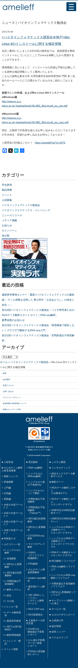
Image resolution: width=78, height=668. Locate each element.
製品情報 (7, 189)
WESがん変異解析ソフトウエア (63, 593)
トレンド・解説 (13, 642)
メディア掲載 (9, 220)
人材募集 (7, 200)
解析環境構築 (14, 635)
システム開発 (59, 462)
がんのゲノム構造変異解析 (36, 571)
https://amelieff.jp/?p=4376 (50, 142)
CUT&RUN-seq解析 (36, 537)
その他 (10, 601)
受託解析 (33, 462)
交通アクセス (8, 385)
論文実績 (56, 626)
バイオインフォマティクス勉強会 (21, 205)
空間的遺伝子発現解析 (13, 582)
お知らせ (7, 225)
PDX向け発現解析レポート (36, 652)
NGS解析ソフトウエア (63, 561)
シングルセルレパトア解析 (36, 492)
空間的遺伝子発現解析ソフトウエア (63, 585)
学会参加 (7, 184)
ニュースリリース (12, 215)
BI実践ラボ (10, 538)
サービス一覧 (59, 609)
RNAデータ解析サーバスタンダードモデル (63, 553)
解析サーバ (57, 482)
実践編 (7, 499)
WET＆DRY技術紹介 (13, 628)
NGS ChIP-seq (36, 609)
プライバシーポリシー (12, 397)
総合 (9, 595)
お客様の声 (57, 620)
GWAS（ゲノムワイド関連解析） (36, 555)
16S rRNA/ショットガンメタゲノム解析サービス (36, 599)
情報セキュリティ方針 (12, 409)
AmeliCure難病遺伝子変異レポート (36, 631)
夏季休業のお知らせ (13, 320)
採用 (4, 373)
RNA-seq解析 (35, 467)
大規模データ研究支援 (35, 622)
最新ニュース (11, 476)
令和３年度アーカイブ (13, 531)
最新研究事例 (14, 620)
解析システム (14, 589)
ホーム (4, 362)
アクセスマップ (60, 637)
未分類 (5, 235)
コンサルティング (61, 467)
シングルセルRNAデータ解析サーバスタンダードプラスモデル (63, 542)
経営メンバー (59, 631)
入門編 (7, 487)
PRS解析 (33, 563)
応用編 (7, 493)
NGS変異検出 (35, 614)
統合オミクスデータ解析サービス (63, 475)
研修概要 (8, 482)
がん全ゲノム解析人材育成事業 (12, 469)
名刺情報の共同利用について (14, 403)
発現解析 (11, 558)
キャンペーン (9, 230)
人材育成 (8, 462)
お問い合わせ (8, 391)
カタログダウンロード (63, 614)
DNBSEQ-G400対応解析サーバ (63, 511)
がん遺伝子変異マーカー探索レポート (36, 643)
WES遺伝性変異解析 (13, 574)
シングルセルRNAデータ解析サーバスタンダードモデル (63, 530)
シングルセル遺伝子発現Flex (36, 483)
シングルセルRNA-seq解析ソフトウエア (63, 576)
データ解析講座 (13, 614)
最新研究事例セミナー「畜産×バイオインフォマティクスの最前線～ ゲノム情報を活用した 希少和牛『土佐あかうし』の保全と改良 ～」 (38, 299)
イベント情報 (11, 649)
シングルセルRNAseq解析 (35, 475)
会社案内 (6, 379)
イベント (7, 194)
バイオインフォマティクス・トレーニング (26, 210)
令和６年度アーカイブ (13, 506)
